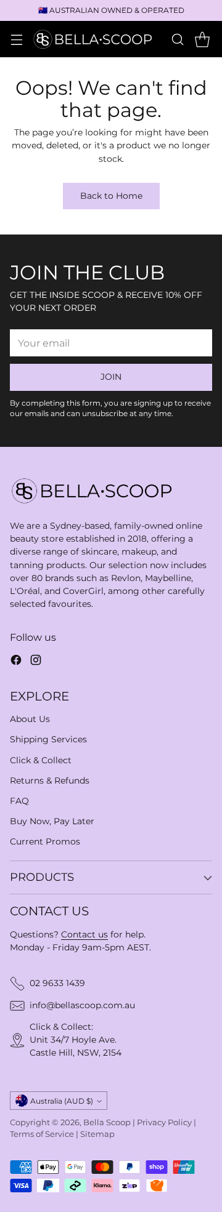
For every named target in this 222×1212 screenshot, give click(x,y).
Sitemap (97, 1134)
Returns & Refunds (49, 780)
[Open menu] (16, 39)
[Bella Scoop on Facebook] (16, 661)
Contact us (84, 934)
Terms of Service (42, 1134)
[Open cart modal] (202, 39)
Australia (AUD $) (61, 1101)
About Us (30, 718)
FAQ (19, 800)
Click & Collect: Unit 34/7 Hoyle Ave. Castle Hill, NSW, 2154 (75, 1039)
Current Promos (45, 841)
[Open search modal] (177, 39)
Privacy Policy (164, 1122)
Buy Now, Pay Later (52, 821)
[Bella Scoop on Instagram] (35, 661)
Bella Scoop (107, 1122)
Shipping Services (48, 739)
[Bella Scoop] (93, 38)
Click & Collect (41, 760)
